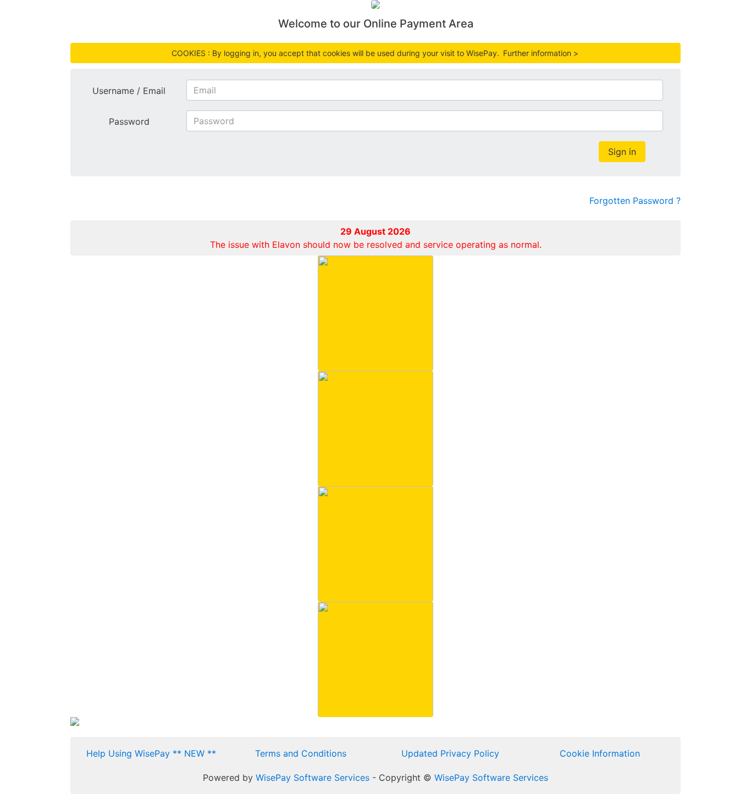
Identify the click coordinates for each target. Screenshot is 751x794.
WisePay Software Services (312, 777)
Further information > (540, 53)
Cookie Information (600, 753)
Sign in (622, 151)
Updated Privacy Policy (450, 753)
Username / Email (128, 90)
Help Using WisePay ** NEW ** (151, 753)
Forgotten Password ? (635, 200)
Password (129, 121)
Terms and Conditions (300, 753)
